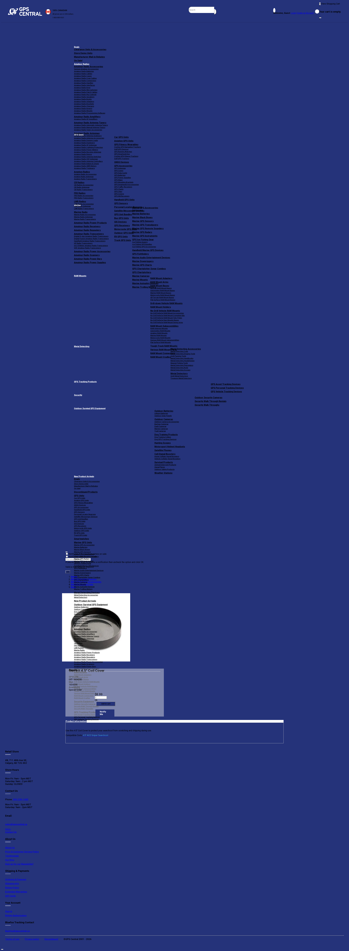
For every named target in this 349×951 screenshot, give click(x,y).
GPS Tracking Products (85, 382)
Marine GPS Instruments (144, 236)
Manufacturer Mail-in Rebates (89, 57)
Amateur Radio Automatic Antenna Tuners (91, 125)
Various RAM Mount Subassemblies (164, 340)
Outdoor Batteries (163, 411)
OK (68, 572)
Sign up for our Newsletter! (19, 864)
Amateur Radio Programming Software (89, 113)
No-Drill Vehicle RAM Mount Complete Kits (167, 315)
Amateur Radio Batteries (84, 71)
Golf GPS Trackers (121, 159)
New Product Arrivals (84, 476)
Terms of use (12, 939)
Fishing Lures (137, 210)
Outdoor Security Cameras (208, 397)
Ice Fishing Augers (140, 242)
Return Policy (12, 887)
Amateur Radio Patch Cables (85, 92)
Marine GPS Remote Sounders (148, 228)
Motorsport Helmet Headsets (169, 446)
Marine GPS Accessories (145, 207)
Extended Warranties (16, 891)
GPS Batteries (119, 175)
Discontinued (51, 939)
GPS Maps (118, 180)
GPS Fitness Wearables (126, 144)
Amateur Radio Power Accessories (88, 662)
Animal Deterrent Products (165, 465)
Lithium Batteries (161, 413)
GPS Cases (118, 171)
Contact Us (11, 832)
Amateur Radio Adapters (84, 102)
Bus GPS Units (79, 521)
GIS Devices (79, 524)
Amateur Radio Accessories (88, 66)
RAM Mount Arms (159, 282)
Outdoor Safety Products (164, 469)
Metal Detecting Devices (87, 592)
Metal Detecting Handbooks (182, 358)
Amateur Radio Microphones (85, 90)
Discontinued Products (86, 492)
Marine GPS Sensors (143, 221)
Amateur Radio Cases (83, 76)
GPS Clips (118, 192)
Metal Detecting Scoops (180, 370)
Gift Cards (10, 895)
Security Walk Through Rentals (210, 401)
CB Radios (78, 643)
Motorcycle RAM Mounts (160, 338)
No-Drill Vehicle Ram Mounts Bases (164, 320)
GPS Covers (119, 194)
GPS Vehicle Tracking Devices (226, 391)
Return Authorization (16, 915)
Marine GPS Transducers (145, 225)
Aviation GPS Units (123, 141)
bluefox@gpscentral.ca (17, 931)
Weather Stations (163, 473)
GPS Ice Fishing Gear (143, 239)
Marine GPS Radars (142, 232)
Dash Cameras (160, 426)
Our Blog (9, 860)
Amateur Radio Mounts (83, 111)
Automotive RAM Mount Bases (162, 291)
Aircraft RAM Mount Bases (161, 288)
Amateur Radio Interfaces (84, 85)
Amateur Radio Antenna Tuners (90, 122)
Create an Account (305, 13)
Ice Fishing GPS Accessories (144, 247)
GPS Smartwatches (122, 154)
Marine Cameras (140, 276)
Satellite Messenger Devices (85, 517)
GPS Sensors (121, 203)
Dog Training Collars (162, 437)
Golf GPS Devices (121, 149)
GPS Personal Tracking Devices (227, 388)
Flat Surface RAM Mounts (160, 342)
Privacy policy (32, 939)
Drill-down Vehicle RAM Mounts (166, 303)
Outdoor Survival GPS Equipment (90, 408)
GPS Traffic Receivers (123, 187)
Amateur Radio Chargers (84, 106)
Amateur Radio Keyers (83, 108)
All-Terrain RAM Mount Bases (162, 297)
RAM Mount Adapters (161, 278)
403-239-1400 (20, 799)
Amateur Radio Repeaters (84, 657)
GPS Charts (118, 189)
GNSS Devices (121, 162)
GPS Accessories (123, 166)
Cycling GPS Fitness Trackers (126, 156)
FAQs (8, 829)
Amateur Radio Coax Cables (85, 78)
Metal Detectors (179, 373)
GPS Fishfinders (140, 254)
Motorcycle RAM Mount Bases (162, 295)
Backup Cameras (161, 424)
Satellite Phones (163, 450)
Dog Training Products (166, 434)
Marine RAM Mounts (158, 335)
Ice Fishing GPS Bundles (142, 244)
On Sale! (78, 60)
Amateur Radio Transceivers (85, 659)
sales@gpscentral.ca (16, 824)
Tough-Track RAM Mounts (163, 346)
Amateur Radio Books (83, 99)
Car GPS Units (121, 137)
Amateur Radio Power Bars (85, 666)
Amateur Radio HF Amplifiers (85, 119)
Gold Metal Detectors (179, 376)
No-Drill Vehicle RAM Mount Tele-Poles (166, 318)
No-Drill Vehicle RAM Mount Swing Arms (166, 322)
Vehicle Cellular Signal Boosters (167, 459)
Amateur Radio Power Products (87, 653)
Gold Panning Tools (178, 356)
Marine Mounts (80, 584)
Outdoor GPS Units (81, 531)
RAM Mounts (80, 276)
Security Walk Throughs (207, 405)
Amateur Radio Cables (83, 74)
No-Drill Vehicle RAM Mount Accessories (167, 313)
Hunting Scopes (162, 443)
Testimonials (12, 855)
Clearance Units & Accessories (90, 49)
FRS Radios (78, 646)
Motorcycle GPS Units (83, 528)
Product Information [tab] (76, 721)
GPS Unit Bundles (81, 519)
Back (73, 587)
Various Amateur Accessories (86, 69)
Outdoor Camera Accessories (166, 422)
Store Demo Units (83, 53)
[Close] (320, 17)
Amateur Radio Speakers (84, 97)
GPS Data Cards (120, 173)
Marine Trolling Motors (83, 589)
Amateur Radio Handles (83, 83)
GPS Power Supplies (122, 178)
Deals (76, 47)
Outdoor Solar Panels (163, 416)
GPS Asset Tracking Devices (225, 384)
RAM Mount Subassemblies (164, 326)
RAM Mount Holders (160, 307)
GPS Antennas (120, 168)
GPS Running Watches (123, 152)
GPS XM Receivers (121, 196)
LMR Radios (79, 648)
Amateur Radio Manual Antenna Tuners (89, 127)
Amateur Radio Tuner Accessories (88, 130)
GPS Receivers (80, 526)
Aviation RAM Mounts (158, 333)
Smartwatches (81, 538)
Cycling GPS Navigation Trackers (127, 147)
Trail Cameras (160, 431)
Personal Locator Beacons (85, 514)
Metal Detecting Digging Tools (183, 354)
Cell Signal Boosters (164, 454)
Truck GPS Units (80, 535)
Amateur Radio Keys (82, 88)
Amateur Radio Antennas (87, 133)
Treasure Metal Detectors (181, 378)
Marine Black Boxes (142, 217)
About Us (10, 847)
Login (293, 13)
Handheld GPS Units (124, 199)
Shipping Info (12, 883)
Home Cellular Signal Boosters (166, 456)
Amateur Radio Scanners (84, 664)
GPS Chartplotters (141, 272)
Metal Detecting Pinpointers (182, 365)
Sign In (8, 911)
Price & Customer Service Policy (22, 851)
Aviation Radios (80, 641)
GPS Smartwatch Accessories (126, 185)
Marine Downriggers (143, 261)
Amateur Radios (81, 64)
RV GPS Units (79, 533)
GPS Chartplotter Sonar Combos (149, 268)
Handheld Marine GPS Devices (147, 250)
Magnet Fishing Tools (179, 363)
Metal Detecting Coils (179, 351)
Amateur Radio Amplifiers (87, 116)
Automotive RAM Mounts (160, 331)
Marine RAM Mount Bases (160, 293)
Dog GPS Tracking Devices (165, 439)
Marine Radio (79, 650)
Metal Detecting (81, 346)
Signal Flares (159, 467)
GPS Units (79, 495)
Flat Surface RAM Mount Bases (162, 300)
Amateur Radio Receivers (84, 655)
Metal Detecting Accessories (186, 349)
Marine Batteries (141, 213)
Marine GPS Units (83, 542)
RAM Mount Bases (159, 285)
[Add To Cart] (105, 704)
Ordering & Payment (15, 879)
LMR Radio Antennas (82, 206)
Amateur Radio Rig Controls (85, 95)
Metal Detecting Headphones (182, 361)
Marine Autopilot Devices (84, 587)
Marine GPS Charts (142, 265)
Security (78, 395)
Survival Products (163, 462)
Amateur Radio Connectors (85, 81)
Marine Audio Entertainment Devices (151, 257)
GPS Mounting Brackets (123, 182)
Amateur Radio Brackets (84, 104)
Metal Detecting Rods (179, 368)
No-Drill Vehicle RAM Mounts (165, 310)
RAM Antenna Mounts (159, 328)
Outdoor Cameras (163, 419)
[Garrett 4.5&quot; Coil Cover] (96, 627)
